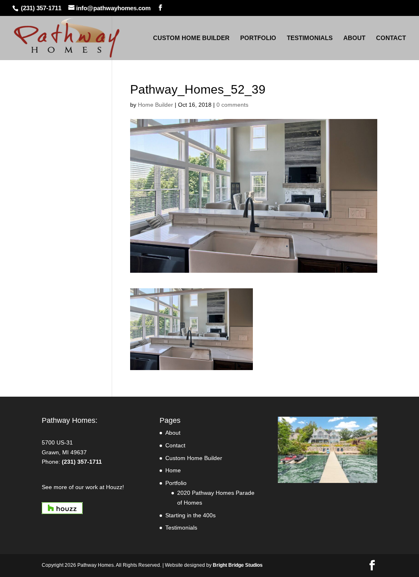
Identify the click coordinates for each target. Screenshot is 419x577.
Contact (175, 445)
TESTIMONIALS (310, 38)
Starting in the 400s (190, 515)
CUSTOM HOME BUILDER (191, 38)
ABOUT (354, 38)
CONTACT (391, 38)
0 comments (232, 104)
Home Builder (155, 104)
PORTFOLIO (258, 38)
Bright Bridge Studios (238, 565)
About (172, 432)
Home (173, 470)
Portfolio (176, 483)
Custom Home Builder (193, 458)
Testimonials (181, 527)
